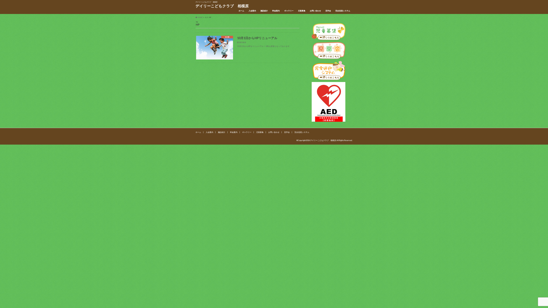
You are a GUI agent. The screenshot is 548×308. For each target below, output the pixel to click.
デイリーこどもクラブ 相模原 (222, 6)
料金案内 (276, 11)
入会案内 (252, 11)
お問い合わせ (315, 11)
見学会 (328, 11)
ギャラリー (289, 11)
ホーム (241, 11)
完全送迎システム (342, 11)
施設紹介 (264, 11)
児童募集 (301, 11)
